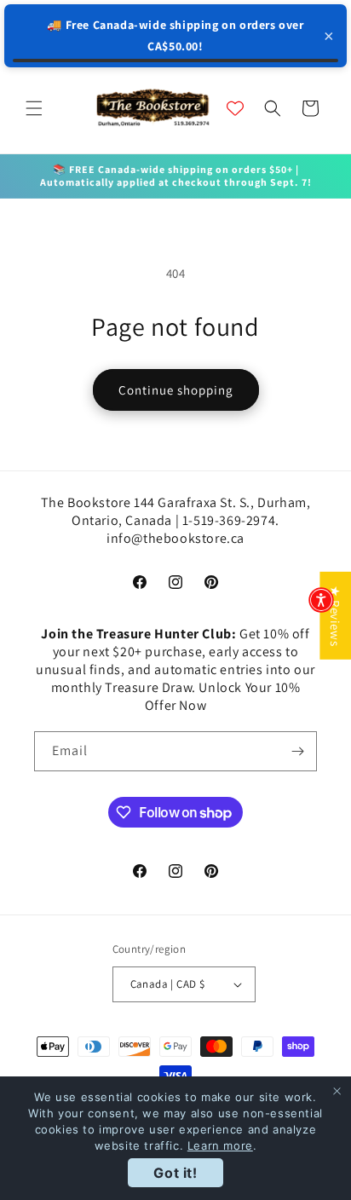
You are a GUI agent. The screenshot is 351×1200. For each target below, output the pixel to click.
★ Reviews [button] (335, 616)
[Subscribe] (297, 751)
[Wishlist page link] (235, 108)
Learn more (220, 1145)
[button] (34, 108)
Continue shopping (175, 390)
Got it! (175, 1172)
